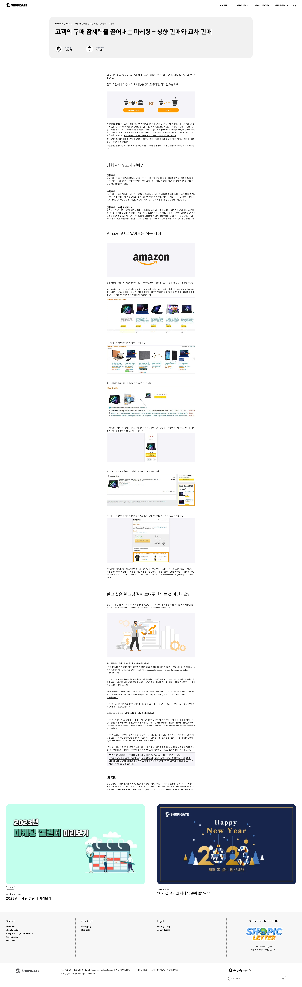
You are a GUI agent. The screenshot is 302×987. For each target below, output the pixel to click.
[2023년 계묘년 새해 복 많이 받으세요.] (226, 844)
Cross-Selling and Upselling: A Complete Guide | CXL (151, 216)
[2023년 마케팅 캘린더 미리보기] (75, 844)
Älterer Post (15, 894)
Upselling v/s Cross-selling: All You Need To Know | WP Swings (150, 135)
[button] (295, 5)
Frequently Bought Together (124, 758)
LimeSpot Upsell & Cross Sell (169, 758)
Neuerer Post (163, 889)
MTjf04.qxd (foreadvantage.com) (168, 130)
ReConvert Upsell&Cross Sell (166, 755)
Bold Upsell (147, 758)
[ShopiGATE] (16, 5)
